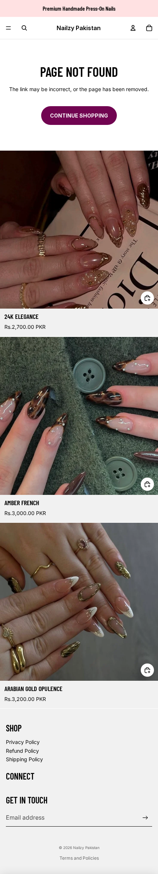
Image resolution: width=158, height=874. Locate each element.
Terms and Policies (79, 858)
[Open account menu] (133, 28)
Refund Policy (22, 751)
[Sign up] (145, 817)
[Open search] (24, 28)
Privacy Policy (23, 742)
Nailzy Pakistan (86, 847)
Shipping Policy (24, 759)
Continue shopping (79, 115)
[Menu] (8, 27)
